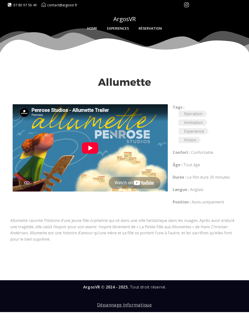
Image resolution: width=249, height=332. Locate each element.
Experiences (118, 28)
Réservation (150, 28)
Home (92, 28)
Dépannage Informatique (124, 305)
